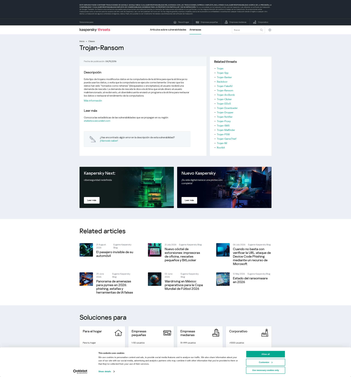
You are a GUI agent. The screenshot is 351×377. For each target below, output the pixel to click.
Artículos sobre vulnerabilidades (168, 29)
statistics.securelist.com (97, 120)
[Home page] (96, 30)
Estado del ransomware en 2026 (250, 280)
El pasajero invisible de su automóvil (114, 254)
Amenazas (195, 29)
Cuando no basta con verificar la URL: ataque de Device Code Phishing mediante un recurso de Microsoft (252, 256)
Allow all (265, 354)
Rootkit (221, 147)
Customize (264, 362)
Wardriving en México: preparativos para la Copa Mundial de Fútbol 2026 (184, 285)
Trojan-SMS (223, 125)
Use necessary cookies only (265, 370)
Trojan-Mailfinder (226, 130)
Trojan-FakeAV (225, 86)
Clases (91, 41)
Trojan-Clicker (224, 99)
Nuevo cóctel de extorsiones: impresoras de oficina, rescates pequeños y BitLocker (182, 254)
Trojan (220, 68)
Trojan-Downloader (227, 108)
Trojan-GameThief (226, 138)
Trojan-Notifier (225, 116)
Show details (104, 371)
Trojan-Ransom (225, 90)
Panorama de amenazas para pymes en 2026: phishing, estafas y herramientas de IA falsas (114, 286)
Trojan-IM (222, 143)
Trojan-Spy (222, 72)
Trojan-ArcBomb (226, 94)
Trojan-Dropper (225, 112)
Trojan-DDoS (224, 103)
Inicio (82, 41)
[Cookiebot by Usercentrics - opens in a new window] (80, 372)
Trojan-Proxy (224, 121)
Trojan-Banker (224, 77)
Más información (93, 100)
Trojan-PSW (223, 134)
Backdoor (222, 81)
